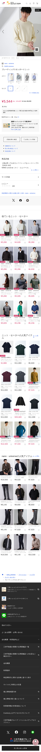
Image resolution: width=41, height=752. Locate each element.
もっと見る (34, 170)
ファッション (22, 574)
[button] (20, 31)
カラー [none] (4, 76)
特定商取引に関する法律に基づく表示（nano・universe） (19, 193)
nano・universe (9, 63)
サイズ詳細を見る (34, 92)
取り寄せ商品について (11, 148)
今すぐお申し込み (16, 129)
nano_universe (11, 574)
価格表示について (10, 146)
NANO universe (9, 66)
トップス (32, 574)
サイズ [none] (4, 88)
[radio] (11, 78)
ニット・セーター (10, 577)
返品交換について (10, 151)
